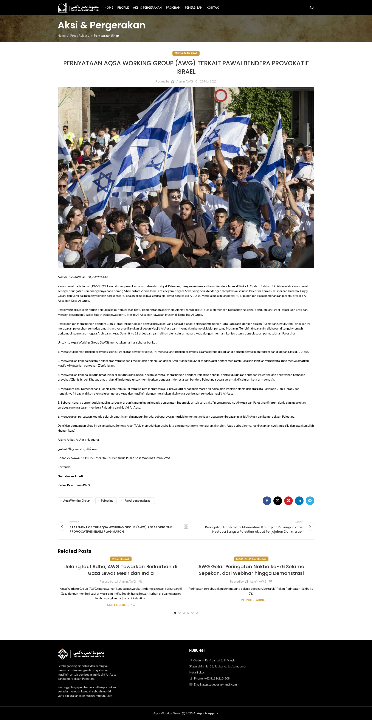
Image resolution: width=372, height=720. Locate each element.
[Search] (312, 7)
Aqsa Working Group (76, 500)
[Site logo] (78, 7)
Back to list (186, 526)
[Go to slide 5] (192, 613)
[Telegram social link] (310, 500)
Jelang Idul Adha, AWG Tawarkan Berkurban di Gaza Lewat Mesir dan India (120, 570)
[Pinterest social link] (288, 500)
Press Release (79, 35)
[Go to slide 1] (175, 613)
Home (62, 35)
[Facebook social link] (267, 500)
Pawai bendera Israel (137, 500)
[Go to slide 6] (197, 613)
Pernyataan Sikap (106, 35)
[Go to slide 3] (184, 613)
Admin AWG (184, 81)
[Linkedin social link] (299, 500)
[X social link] (277, 500)
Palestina (107, 500)
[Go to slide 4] (188, 613)
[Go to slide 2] (179, 613)
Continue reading (121, 604)
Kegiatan (242, 558)
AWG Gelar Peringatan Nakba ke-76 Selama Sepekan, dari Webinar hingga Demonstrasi (251, 570)
